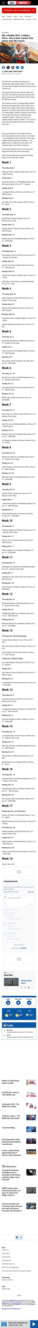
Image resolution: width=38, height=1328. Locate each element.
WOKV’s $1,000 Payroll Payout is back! (10, 1082)
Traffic (15, 16)
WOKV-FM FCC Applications (10, 1267)
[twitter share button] (8, 67)
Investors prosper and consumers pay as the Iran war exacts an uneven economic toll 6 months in (12, 1207)
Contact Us (5, 1250)
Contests (28, 19)
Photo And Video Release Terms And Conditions (16, 1271)
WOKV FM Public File (8, 1264)
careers (32, 1304)
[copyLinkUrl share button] (17, 67)
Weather (9, 16)
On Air (21, 16)
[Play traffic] (29, 1002)
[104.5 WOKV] (19, 3)
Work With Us (6, 1253)
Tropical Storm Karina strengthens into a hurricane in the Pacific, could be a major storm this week (11, 1175)
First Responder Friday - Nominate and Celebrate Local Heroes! (11, 1141)
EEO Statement (6, 1260)
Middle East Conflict (18, 19)
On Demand (28, 16)
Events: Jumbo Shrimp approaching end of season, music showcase (11, 1152)
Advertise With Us (7, 1280)
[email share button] (12, 67)
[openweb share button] (22, 67)
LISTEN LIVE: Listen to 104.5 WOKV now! (17, 10)
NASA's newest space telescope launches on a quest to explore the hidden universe (11, 1191)
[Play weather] (18, 1002)
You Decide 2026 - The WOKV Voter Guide (10, 1105)
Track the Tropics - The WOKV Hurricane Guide (11, 1117)
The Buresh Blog (8, 1128)
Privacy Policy (17, 1303)
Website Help (6, 1289)
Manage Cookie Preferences (11, 1308)
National (5, 33)
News (3, 16)
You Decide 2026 (6, 19)
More (34, 19)
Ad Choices (17, 1304)
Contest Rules (6, 1257)
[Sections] (3, 2)
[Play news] (8, 1002)
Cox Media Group (12, 1300)
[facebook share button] (3, 67)
